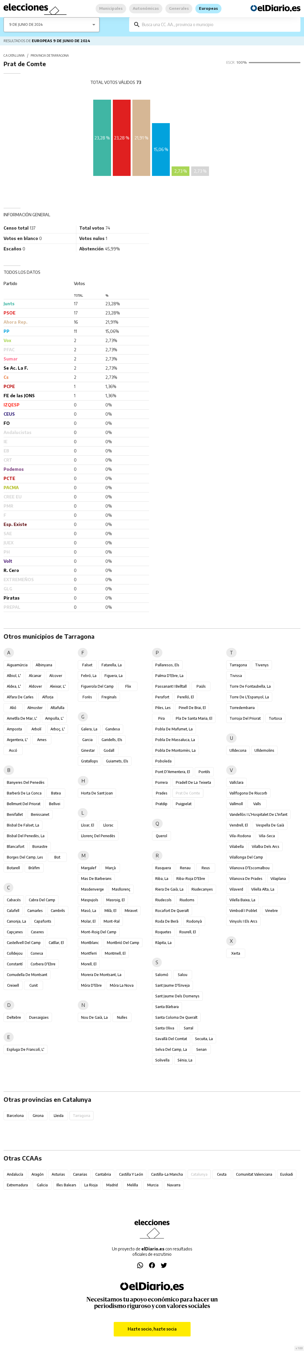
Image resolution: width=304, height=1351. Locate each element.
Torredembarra (242, 707)
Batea (56, 793)
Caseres (37, 932)
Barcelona (15, 1115)
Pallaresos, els (167, 665)
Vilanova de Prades (245, 878)
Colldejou (15, 953)
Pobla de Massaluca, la (175, 740)
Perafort (162, 697)
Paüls (201, 686)
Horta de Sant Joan (97, 793)
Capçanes (15, 932)
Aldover (35, 686)
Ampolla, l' (54, 718)
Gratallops (89, 761)
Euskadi (286, 1174)
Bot (57, 857)
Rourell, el (187, 932)
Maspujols (89, 900)
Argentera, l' (17, 740)
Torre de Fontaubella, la (250, 686)
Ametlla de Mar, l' (22, 718)
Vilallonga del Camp (246, 857)
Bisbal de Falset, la (23, 825)
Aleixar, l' (58, 686)
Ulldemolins (264, 750)
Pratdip (161, 804)
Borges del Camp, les (25, 857)
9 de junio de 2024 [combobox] (26, 24)
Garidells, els (112, 740)
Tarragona (238, 665)
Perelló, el (185, 697)
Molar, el (88, 921)
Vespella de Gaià (270, 825)
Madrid (112, 1185)
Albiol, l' (14, 675)
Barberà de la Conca (24, 793)
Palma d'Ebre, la (169, 675)
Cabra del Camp (42, 900)
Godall (109, 750)
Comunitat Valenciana (254, 1174)
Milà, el (110, 910)
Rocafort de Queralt (172, 910)
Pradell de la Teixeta (193, 782)
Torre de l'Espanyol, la (249, 697)
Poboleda (163, 761)
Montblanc (90, 942)
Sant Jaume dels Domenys (177, 996)
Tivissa (236, 675)
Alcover (55, 675)
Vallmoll (236, 804)
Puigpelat (183, 804)
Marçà (110, 868)
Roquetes (163, 932)
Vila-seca (267, 836)
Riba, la (161, 878)
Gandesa (112, 729)
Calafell (13, 910)
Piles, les (163, 707)
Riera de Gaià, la (169, 889)
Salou (182, 974)
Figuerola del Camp (97, 686)
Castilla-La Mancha (167, 1174)
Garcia (87, 740)
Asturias (58, 1174)
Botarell (13, 868)
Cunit (33, 985)
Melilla (132, 1185)
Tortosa (275, 718)
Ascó (13, 750)
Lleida (59, 1115)
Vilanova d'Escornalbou (249, 868)
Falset (87, 665)
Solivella (162, 1060)
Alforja (47, 697)
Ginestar (88, 750)
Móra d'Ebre (91, 985)
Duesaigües (39, 1017)
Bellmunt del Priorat (23, 804)
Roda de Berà (166, 921)
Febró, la (88, 675)
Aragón (37, 1174)
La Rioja (91, 1185)
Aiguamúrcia (17, 665)
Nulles (122, 1017)
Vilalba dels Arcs (265, 846)
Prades (161, 793)
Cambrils (58, 910)
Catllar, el (56, 942)
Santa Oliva (164, 1028)
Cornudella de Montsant (27, 974)
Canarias (80, 1174)
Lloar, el (87, 825)
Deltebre (14, 1017)
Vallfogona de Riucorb (248, 793)
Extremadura (17, 1185)
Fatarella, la (112, 665)
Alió (13, 707)
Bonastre (40, 846)
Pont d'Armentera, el (172, 772)
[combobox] (219, 24)
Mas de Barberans (96, 878)
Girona (38, 1115)
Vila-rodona (240, 836)
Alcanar (35, 675)
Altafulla (57, 707)
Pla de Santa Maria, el (194, 718)
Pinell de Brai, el (192, 707)
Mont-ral (112, 921)
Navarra (173, 1185)
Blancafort (15, 846)
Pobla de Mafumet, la (174, 729)
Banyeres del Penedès (26, 782)
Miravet (131, 910)
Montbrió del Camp (123, 942)
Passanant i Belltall (171, 686)
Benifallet (15, 814)
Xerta (235, 953)
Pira (161, 718)
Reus (206, 868)
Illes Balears (66, 1185)
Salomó (161, 974)
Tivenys (262, 665)
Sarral (188, 1028)
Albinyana (44, 665)
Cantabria (103, 1174)
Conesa (37, 953)
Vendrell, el (238, 825)
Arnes (42, 740)
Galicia (42, 1185)
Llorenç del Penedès (98, 836)
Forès (87, 697)
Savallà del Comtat (171, 1039)
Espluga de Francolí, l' (25, 1049)
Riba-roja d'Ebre (190, 878)
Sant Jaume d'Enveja (172, 985)
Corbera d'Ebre (43, 964)
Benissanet (40, 814)
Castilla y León (131, 1174)
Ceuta (222, 1174)
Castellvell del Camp (24, 942)
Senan (201, 1049)
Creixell (13, 985)
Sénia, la (185, 1060)
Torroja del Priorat (245, 718)
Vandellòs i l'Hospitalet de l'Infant (258, 814)
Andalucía (15, 1174)
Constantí (15, 964)
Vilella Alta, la (262, 889)
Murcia (153, 1185)
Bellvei (54, 804)
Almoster (34, 707)
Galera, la (89, 729)
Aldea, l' (14, 686)
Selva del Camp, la (171, 1049)
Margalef (88, 868)
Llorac (108, 825)
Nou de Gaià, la (94, 1017)
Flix (128, 686)
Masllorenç (121, 889)
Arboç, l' (57, 729)
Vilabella (236, 846)
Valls (257, 804)
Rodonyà (194, 921)
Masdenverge (92, 889)
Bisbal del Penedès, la (26, 836)
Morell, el (88, 964)
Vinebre (271, 910)
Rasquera (163, 868)
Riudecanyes (202, 889)
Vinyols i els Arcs (243, 921)
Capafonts (42, 921)
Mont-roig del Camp (98, 932)
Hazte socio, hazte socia (152, 1328)
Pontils (204, 772)
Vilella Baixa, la (242, 900)
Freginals (109, 697)
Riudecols (163, 900)
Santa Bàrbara (167, 1006)
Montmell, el (115, 953)
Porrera (161, 782)
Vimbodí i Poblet (243, 910)
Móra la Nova (122, 985)
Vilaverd (236, 889)
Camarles (35, 910)
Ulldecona (237, 750)
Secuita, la (204, 1039)
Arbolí (36, 729)
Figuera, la (113, 675)
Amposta (14, 729)
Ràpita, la (163, 942)
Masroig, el (115, 900)
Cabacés (14, 900)
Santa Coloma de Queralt (176, 1017)
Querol (161, 836)
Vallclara (236, 782)
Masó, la (88, 910)
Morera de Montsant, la (101, 974)
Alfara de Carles (20, 697)
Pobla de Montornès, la (175, 750)
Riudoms (187, 900)
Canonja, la (16, 921)
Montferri (89, 953)
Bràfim (34, 868)
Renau (185, 868)
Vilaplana (278, 878)
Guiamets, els (117, 761)
